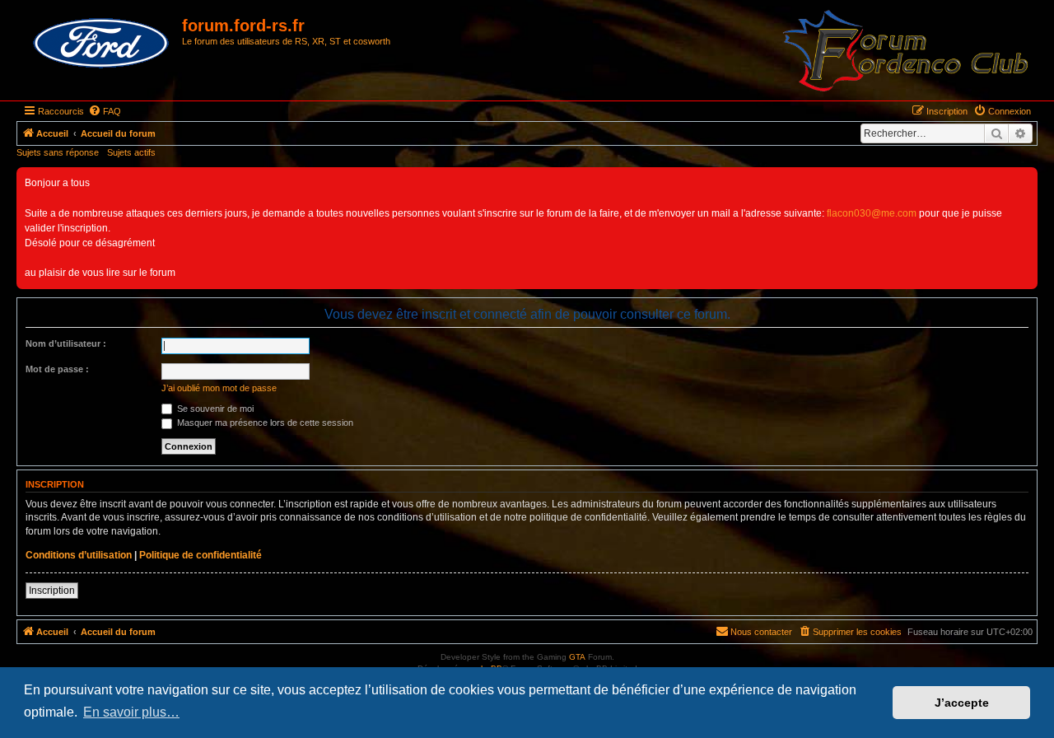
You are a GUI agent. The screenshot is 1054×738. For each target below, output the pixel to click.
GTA (577, 656)
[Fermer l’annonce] (1024, 180)
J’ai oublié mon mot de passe (219, 388)
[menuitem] (104, 111)
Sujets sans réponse (57, 152)
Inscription (52, 590)
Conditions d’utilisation (79, 555)
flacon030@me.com (871, 213)
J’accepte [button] (962, 702)
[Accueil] (101, 43)
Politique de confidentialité (200, 555)
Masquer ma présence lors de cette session (264, 422)
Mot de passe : (57, 369)
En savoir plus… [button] (131, 712)
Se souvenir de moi (214, 408)
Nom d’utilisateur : (66, 343)
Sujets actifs (131, 152)
